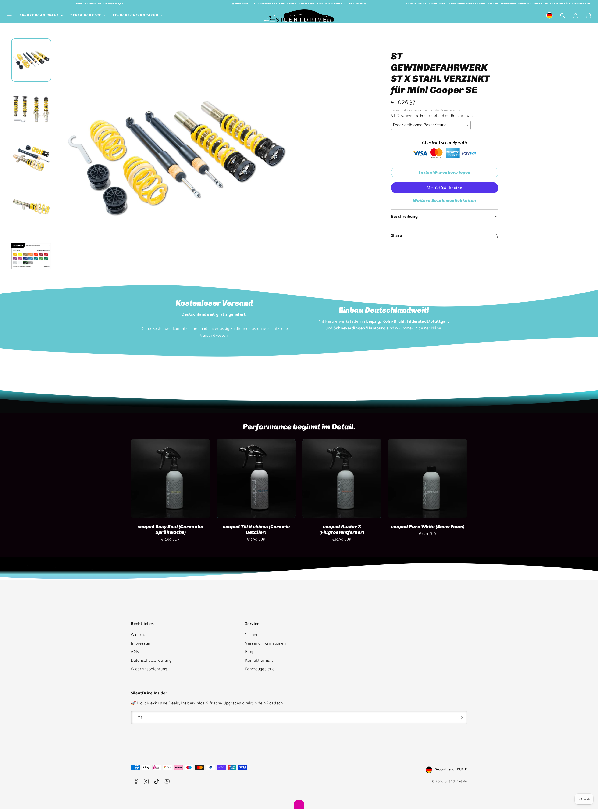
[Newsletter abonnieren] (462, 717)
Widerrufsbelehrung (149, 669)
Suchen (251, 634)
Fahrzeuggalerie (260, 669)
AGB (135, 651)
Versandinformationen (265, 643)
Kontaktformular (260, 660)
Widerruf (139, 634)
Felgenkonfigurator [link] (136, 15)
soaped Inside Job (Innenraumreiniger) (170, 529)
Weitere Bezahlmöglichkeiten (444, 200)
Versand (419, 110)
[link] (549, 15)
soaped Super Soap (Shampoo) (256, 526)
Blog (249, 651)
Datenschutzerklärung (151, 660)
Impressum (141, 643)
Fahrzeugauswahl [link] (39, 15)
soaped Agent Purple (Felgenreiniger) (428, 529)
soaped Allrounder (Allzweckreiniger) (341, 529)
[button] (9, 15)
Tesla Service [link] (86, 15)
